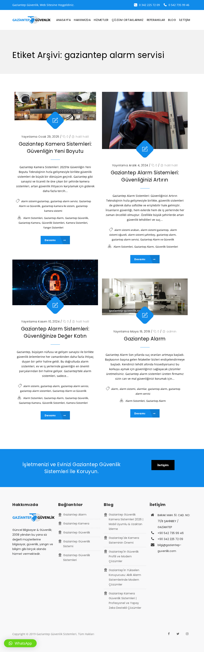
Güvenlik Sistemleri (53, 223)
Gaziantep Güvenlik (76, 218)
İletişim (163, 465)
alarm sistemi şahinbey (141, 234)
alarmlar (142, 389)
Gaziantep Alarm (54, 218)
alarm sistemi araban (126, 230)
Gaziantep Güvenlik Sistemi (76, 543)
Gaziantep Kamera (29, 223)
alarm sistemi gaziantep (35, 201)
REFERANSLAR (156, 20)
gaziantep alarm (166, 234)
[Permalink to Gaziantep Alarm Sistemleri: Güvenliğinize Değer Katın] (55, 282)
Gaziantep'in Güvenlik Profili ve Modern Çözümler (124, 556)
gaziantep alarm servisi (64, 201)
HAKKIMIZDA (82, 20)
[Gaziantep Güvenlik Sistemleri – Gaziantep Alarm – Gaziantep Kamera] (31, 20)
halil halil (82, 137)
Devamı (51, 240)
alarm (114, 389)
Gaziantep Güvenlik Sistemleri (76, 557)
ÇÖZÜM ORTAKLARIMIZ (128, 20)
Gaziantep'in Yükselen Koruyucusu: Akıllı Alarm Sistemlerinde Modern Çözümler (125, 577)
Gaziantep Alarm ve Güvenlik (157, 239)
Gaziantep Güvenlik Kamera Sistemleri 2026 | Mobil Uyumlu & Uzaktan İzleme (126, 522)
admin (172, 331)
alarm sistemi (31, 386)
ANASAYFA (63, 20)
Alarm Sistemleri (32, 218)
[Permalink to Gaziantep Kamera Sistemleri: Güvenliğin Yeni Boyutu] (55, 106)
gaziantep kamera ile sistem (58, 206)
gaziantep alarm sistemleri (35, 391)
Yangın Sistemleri (53, 227)
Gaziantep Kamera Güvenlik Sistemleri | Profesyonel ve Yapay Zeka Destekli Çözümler (125, 600)
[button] (20, 643)
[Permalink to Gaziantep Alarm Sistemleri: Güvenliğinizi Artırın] (145, 120)
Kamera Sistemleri (76, 223)
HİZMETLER (101, 20)
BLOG (172, 20)
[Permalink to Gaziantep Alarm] (145, 296)
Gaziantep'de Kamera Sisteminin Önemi (124, 540)
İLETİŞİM (184, 20)
